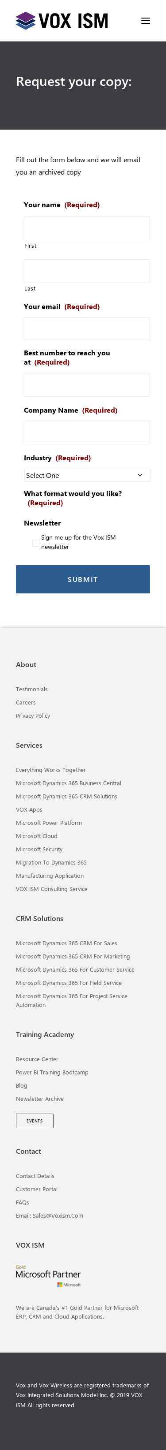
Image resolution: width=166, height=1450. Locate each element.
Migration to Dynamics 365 (51, 862)
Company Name (71, 410)
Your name (62, 204)
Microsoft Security (39, 849)
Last (30, 288)
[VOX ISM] (62, 21)
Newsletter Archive (40, 1098)
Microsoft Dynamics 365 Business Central (68, 783)
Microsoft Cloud (37, 835)
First (30, 245)
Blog (21, 1085)
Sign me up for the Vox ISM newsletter (78, 542)
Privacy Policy (33, 715)
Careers (26, 702)
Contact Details (35, 1175)
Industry (57, 457)
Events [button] (34, 1120)
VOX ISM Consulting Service (52, 888)
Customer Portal (37, 1189)
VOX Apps (29, 809)
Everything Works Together (51, 769)
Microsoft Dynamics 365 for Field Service (69, 982)
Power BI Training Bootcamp (52, 1072)
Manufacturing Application (50, 875)
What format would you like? (73, 498)
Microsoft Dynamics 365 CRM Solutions (66, 796)
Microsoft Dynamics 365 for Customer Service (75, 969)
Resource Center (37, 1058)
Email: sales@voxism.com (49, 1215)
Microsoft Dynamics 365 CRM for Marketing (73, 956)
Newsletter (42, 522)
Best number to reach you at (67, 357)
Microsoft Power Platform (49, 822)
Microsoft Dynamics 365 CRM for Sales (66, 943)
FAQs (22, 1202)
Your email (62, 306)
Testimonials (32, 689)
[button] (145, 20)
